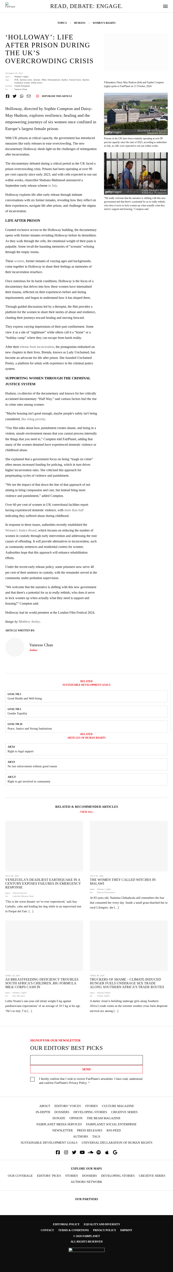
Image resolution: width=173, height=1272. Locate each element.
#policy (64, 80)
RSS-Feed (114, 1130)
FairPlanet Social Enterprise (111, 1124)
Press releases (89, 1130)
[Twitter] (74, 1152)
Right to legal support (21, 751)
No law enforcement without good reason (32, 766)
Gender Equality (17, 713)
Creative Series (124, 1112)
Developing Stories (90, 1112)
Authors (80, 1136)
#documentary (53, 80)
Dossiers (61, 1112)
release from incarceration (37, 347)
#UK (16, 80)
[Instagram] (66, 1152)
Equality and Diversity (102, 1224)
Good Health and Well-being (25, 698)
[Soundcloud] (90, 1152)
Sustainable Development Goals (49, 1142)
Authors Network (86, 1181)
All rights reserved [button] (86, 1241)
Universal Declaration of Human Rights (117, 1142)
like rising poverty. (33, 419)
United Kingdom (22, 86)
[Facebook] (58, 1152)
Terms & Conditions (73, 1230)
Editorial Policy (66, 1224)
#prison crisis (26, 80)
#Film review (36, 83)
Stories (91, 1106)
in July (52, 186)
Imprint (126, 1230)
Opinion (75, 1118)
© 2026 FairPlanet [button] (86, 1236)
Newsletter (62, 1130)
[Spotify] (98, 1152)
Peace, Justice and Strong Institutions (30, 728)
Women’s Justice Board (20, 530)
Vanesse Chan (20, 89)
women (18, 261)
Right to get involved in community (29, 781)
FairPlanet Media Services (59, 1124)
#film (44, 80)
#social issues (75, 80)
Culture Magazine (118, 1106)
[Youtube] (82, 1152)
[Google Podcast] (115, 1152)
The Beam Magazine (103, 1118)
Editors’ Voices (67, 1106)
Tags (96, 1136)
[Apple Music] (107, 1152)
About (44, 1106)
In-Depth (43, 1112)
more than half (74, 510)
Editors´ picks (49, 1175)
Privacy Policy (77, 1082)
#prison (36, 80)
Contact (47, 1230)
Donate (59, 1118)
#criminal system (22, 83)
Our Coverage (20, 1175)
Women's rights (21, 76)
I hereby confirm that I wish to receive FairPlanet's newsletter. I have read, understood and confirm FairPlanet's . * (90, 1080)
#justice (85, 80)
